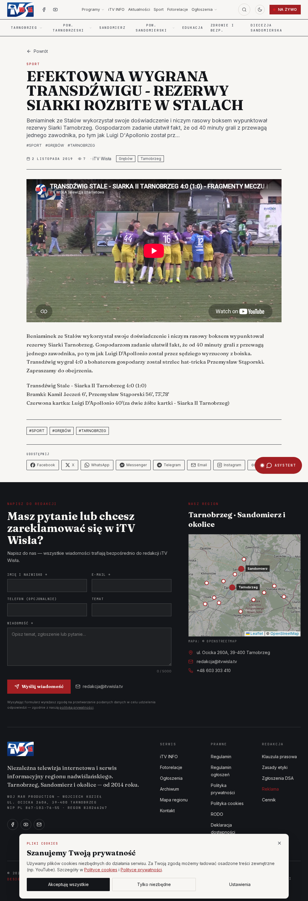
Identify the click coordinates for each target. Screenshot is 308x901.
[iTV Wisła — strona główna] (20, 9)
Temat (97, 599)
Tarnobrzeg (150, 158)
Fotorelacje (177, 9)
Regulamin (221, 756)
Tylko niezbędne (154, 884)
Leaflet (256, 633)
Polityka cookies (227, 803)
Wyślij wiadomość (42, 686)
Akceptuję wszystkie (68, 884)
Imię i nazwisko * (27, 574)
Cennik (269, 799)
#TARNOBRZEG (81, 145)
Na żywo (287, 9)
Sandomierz (112, 28)
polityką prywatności (77, 707)
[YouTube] (25, 824)
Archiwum (169, 788)
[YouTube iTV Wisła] (55, 9)
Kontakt (167, 810)
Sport (159, 9)
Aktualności (139, 9)
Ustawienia (240, 884)
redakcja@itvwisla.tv (103, 686)
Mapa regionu (174, 799)
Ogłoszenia (202, 9)
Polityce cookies (100, 869)
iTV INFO (116, 9)
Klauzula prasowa (279, 756)
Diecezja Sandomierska (266, 27)
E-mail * (101, 574)
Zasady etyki (275, 767)
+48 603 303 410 (214, 670)
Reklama (270, 788)
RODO (217, 814)
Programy (91, 9)
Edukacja (192, 28)
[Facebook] (12, 824)
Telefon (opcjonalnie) (32, 599)
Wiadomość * (20, 623)
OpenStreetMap (284, 633)
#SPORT (34, 145)
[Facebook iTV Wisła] (43, 9)
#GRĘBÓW (54, 145)
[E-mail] (39, 824)
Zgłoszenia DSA (278, 778)
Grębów (126, 158)
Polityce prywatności (141, 869)
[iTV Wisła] (20, 749)
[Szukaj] (244, 10)
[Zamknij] (279, 843)
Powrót (41, 51)
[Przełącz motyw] (260, 9)
